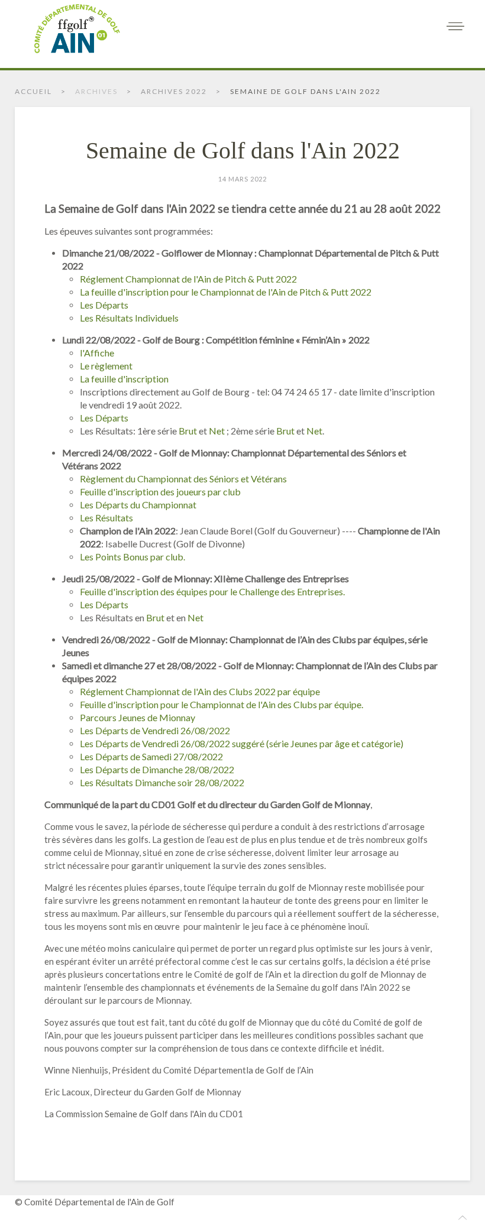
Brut (188, 430)
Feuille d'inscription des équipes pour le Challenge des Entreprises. (212, 591)
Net (217, 430)
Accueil (33, 91)
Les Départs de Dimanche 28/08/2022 (157, 769)
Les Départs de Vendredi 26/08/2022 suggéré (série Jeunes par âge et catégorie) (241, 743)
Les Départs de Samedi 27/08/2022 (151, 756)
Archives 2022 (174, 91)
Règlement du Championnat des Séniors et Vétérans (183, 478)
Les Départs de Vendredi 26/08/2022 (155, 730)
